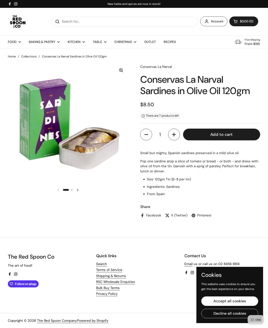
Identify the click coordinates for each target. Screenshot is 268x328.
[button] (243, 21)
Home (12, 56)
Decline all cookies (229, 313)
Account (217, 21)
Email (188, 264)
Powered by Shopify (92, 320)
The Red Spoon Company (57, 320)
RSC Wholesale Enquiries (115, 282)
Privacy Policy (107, 294)
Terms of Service (109, 270)
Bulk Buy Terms (108, 288)
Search (101, 264)
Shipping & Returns (111, 276)
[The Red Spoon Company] (17, 21)
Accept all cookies (229, 301)
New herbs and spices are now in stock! (134, 4)
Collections (28, 56)
